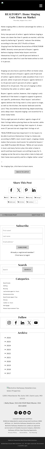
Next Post (36, 215)
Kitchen (21, 202)
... (36, 202)
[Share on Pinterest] (26, 190)
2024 (9, 345)
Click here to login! (22, 255)
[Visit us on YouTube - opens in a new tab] (36, 323)
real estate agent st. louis (11, 291)
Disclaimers (40, 443)
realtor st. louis (8, 303)
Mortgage (6, 305)
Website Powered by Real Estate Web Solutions (22, 440)
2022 (9, 353)
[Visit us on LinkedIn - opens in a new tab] (22, 323)
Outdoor (31, 202)
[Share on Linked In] (34, 190)
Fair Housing (33, 432)
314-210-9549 (20, 403)
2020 (9, 361)
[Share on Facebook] (11, 190)
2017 (9, 373)
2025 (9, 342)
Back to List (22, 172)
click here (18, 166)
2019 (9, 365)
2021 (9, 357)
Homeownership (8, 294)
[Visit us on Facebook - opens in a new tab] (16, 323)
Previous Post (10, 215)
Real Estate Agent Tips (10, 297)
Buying (30, 197)
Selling (5, 286)
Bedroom (12, 202)
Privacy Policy (12, 432)
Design (38, 197)
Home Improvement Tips (11, 308)
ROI (7, 197)
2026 (9, 338)
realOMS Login (22, 445)
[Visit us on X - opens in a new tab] (29, 323)
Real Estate (6, 283)
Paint (22, 197)
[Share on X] (19, 190)
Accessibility (23, 432)
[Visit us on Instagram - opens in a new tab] (9, 323)
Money (14, 197)
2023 (9, 349)
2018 (9, 369)
